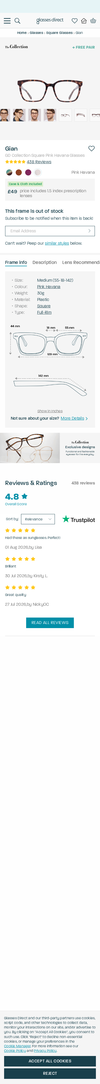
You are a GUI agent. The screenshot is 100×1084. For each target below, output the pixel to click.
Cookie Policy (15, 1051)
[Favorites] (75, 21)
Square (38, 155)
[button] (91, 148)
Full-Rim (44, 312)
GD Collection (18, 155)
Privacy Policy (45, 1051)
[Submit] (89, 231)
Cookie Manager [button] (17, 1046)
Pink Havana (57, 155)
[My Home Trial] (84, 21)
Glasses (77, 155)
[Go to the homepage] (50, 21)
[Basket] (93, 21)
